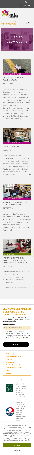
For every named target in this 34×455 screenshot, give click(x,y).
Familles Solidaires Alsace (15, 365)
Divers (8, 370)
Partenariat (10, 354)
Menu (30, 23)
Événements (10, 362)
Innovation (9, 359)
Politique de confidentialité (18, 430)
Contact (8, 373)
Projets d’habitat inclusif (14, 356)
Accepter (17, 445)
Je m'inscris (16, 344)
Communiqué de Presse (14, 367)
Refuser (17, 450)
